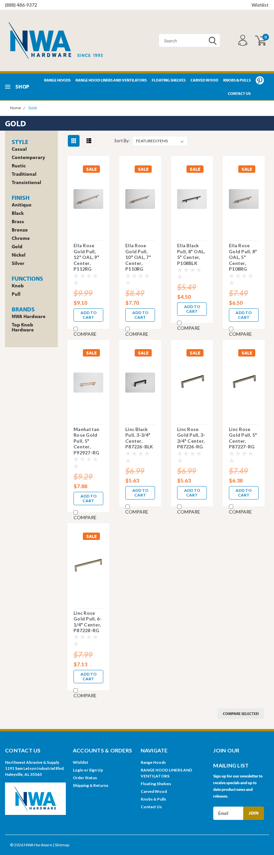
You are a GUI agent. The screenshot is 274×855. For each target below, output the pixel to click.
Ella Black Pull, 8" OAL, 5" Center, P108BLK (191, 254)
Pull (16, 293)
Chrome (21, 238)
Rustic (19, 165)
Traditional (24, 173)
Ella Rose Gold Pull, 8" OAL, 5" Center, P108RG (243, 257)
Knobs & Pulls (237, 80)
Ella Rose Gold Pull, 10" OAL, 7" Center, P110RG (138, 257)
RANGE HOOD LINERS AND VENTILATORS (111, 80)
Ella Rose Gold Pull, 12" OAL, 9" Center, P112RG (86, 257)
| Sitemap (61, 844)
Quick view (88, 198)
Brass (18, 221)
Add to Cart (89, 315)
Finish (20, 197)
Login (78, 769)
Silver (18, 263)
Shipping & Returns (90, 785)
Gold (32, 108)
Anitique (21, 204)
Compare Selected (241, 713)
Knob (18, 285)
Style (20, 142)
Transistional (26, 182)
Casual (19, 148)
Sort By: (122, 140)
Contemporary (28, 157)
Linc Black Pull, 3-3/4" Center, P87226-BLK (139, 438)
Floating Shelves (168, 80)
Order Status (85, 777)
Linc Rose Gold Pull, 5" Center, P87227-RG (243, 438)
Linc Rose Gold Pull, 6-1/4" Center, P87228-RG (88, 621)
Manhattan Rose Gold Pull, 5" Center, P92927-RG (86, 440)
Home (15, 108)
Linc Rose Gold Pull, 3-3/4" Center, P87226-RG (191, 438)
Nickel (18, 254)
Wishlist (260, 5)
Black (18, 213)
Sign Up (96, 769)
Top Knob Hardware (23, 327)
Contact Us (239, 93)
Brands (23, 309)
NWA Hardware (28, 316)
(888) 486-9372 (21, 5)
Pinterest (260, 80)
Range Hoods (57, 80)
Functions (27, 278)
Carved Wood (204, 80)
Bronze (20, 229)
